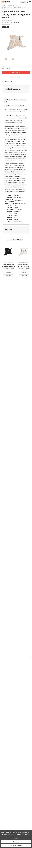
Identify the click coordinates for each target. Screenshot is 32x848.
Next (30, 658)
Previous (2, 658)
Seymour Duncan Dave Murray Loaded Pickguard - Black (8, 266)
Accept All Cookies (16, 845)
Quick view (8, 272)
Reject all (16, 842)
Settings (16, 838)
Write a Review (6, 24)
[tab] (16, 89)
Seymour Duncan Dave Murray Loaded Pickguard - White (23, 266)
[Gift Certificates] (25, 2)
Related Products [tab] (15, 240)
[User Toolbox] (23, 2)
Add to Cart (8, 275)
